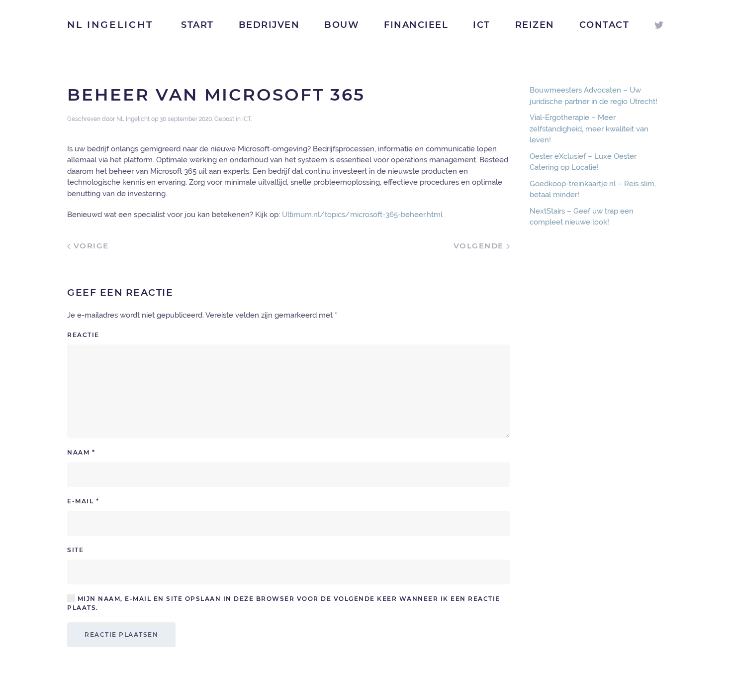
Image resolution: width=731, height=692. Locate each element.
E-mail (83, 501)
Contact (604, 24)
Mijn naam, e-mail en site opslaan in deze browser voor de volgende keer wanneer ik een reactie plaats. (283, 603)
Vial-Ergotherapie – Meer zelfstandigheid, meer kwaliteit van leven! (589, 128)
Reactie (83, 335)
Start (197, 24)
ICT (481, 24)
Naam (81, 452)
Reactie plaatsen (121, 634)
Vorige (90, 245)
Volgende (480, 245)
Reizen (534, 24)
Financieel (416, 24)
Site (75, 550)
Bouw (341, 24)
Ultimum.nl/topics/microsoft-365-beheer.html (362, 214)
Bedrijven (269, 24)
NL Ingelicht (110, 24)
